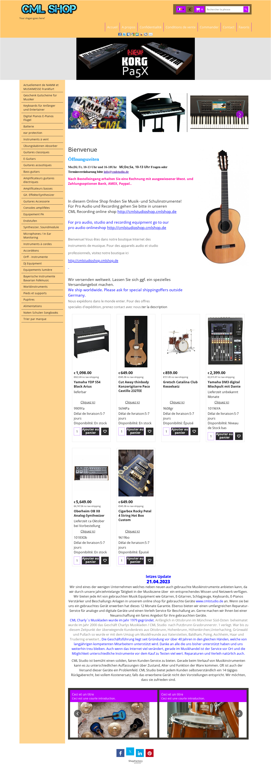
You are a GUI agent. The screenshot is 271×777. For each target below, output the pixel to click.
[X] (130, 751)
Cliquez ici (88, 402)
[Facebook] (120, 753)
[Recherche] (245, 9)
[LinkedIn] (140, 753)
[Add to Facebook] (120, 34)
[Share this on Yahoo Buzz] (141, 34)
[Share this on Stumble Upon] (137, 34)
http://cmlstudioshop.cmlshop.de (147, 211)
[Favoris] (105, 431)
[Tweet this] (124, 34)
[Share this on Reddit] (146, 34)
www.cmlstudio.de (209, 601)
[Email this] (151, 34)
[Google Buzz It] (133, 34)
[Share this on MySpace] (128, 34)
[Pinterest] (150, 753)
